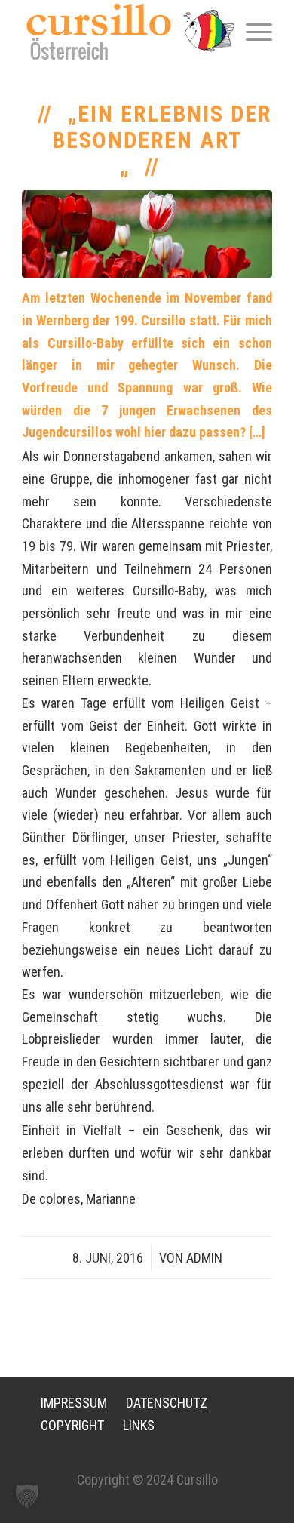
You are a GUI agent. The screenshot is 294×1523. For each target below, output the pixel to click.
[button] (27, 1496)
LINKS (139, 1425)
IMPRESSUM (74, 1403)
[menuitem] (251, 31)
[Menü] (251, 31)
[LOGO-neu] (122, 31)
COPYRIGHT (72, 1425)
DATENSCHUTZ (166, 1403)
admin (204, 1258)
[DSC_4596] (147, 234)
